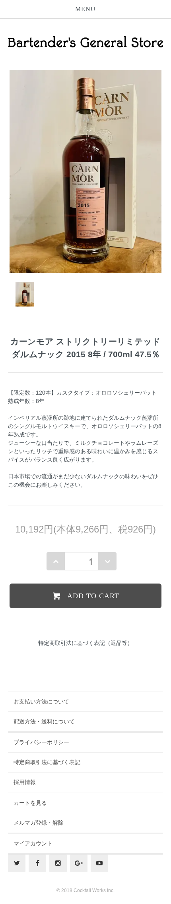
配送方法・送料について (44, 721)
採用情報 (25, 782)
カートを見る (30, 803)
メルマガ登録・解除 (39, 822)
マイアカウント (33, 843)
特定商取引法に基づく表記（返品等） (85, 643)
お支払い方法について (41, 701)
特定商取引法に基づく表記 (47, 762)
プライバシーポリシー (41, 742)
